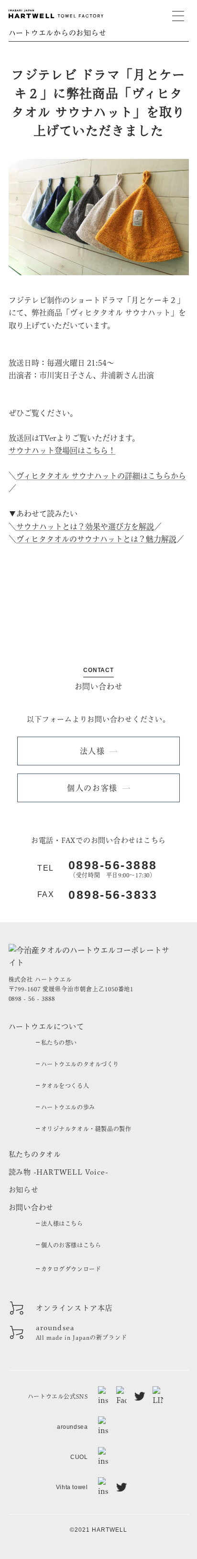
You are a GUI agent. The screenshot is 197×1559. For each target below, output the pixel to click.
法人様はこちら (62, 1223)
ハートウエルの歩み (68, 1107)
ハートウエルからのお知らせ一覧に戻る (98, 583)
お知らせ (24, 1189)
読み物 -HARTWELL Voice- (59, 1172)
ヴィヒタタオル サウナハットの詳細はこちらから (101, 476)
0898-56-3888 (112, 865)
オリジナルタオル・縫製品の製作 (86, 1129)
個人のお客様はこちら (71, 1245)
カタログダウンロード (71, 1269)
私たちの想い (59, 1042)
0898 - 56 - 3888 (32, 998)
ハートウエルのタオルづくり (80, 1064)
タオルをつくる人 (65, 1085)
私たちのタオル (35, 1154)
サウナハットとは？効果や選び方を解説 (85, 526)
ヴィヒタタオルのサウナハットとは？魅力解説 (96, 539)
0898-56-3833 (112, 895)
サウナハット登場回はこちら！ (62, 450)
